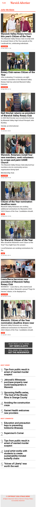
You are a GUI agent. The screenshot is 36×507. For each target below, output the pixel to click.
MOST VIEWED (5, 365)
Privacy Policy (28, 499)
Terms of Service (19, 499)
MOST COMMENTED (7, 418)
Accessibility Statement (18, 500)
